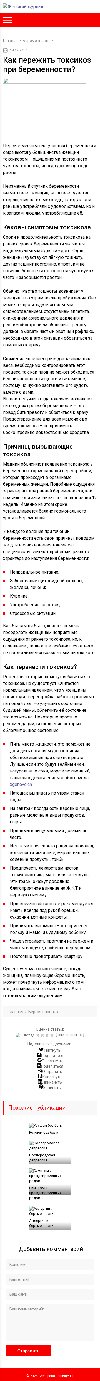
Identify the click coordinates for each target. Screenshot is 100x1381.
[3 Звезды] (43, 1035)
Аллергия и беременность (41, 1223)
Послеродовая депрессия (42, 1157)
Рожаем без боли (43, 1132)
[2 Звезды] (38, 1035)
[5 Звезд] (52, 1035)
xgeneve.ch (21, 784)
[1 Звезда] (26, 1035)
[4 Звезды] (48, 1035)
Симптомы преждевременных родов (45, 1193)
